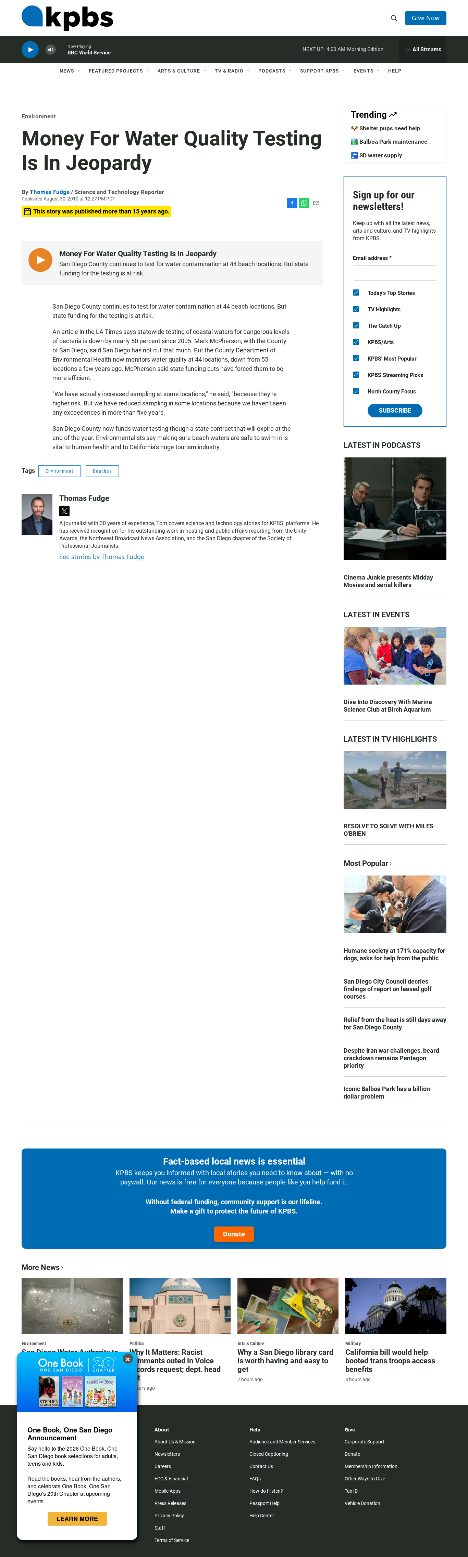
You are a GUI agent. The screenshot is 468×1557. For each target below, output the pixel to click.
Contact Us (261, 1466)
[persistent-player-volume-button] (51, 49)
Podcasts (271, 71)
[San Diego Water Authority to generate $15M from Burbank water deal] (72, 1306)
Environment (39, 116)
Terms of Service (172, 1540)
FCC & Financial (171, 1478)
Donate (234, 1234)
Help (395, 71)
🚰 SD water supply (376, 155)
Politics (137, 1343)
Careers (163, 1466)
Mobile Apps (168, 1491)
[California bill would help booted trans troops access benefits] (395, 1306)
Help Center (261, 1515)
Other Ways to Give (365, 1478)
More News (41, 1267)
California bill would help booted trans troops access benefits (390, 1361)
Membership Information (371, 1466)
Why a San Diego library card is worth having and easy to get (285, 1361)
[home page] (67, 18)
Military (353, 1343)
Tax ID (351, 1491)
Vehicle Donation (362, 1503)
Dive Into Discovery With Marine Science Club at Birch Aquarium (388, 705)
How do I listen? (266, 1491)
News (67, 71)
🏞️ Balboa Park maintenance (389, 141)
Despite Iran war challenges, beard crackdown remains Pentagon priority (391, 1058)
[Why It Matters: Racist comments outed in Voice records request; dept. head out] (180, 1306)
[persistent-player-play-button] (30, 49)
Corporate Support (364, 1441)
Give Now (426, 18)
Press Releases (170, 1503)
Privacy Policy (169, 1515)
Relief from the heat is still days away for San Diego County (395, 1023)
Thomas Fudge (50, 192)
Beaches (102, 471)
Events (363, 71)
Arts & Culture (179, 71)
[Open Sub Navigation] (79, 71)
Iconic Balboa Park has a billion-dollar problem (388, 1092)
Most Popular (366, 863)
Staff (160, 1528)
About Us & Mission (175, 1441)
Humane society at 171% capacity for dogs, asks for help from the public (394, 954)
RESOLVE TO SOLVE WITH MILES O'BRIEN (388, 829)
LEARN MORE (77, 1518)
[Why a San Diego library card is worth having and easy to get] (287, 1306)
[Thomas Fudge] (37, 514)
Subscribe (395, 410)
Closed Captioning (268, 1454)
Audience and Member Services (282, 1441)
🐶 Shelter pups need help (385, 128)
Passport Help (264, 1503)
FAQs (255, 1478)
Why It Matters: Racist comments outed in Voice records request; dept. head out (175, 1365)
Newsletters (167, 1454)
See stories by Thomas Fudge (101, 557)
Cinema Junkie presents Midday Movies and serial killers (388, 581)
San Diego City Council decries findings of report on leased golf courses (387, 989)
